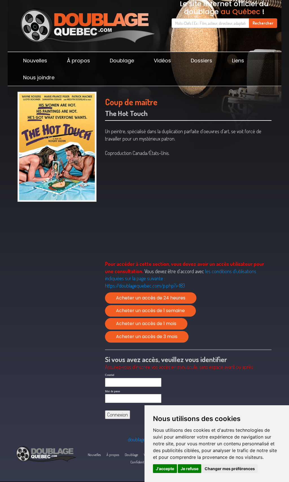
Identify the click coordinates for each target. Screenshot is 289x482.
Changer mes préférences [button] (230, 468)
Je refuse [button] (189, 468)
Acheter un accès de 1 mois (146, 323)
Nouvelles (35, 60)
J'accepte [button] (165, 468)
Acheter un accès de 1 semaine (150, 310)
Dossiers (201, 60)
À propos (78, 60)
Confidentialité (140, 462)
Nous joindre (38, 77)
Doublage (122, 60)
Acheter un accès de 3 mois (147, 336)
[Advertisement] (57, 244)
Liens (238, 60)
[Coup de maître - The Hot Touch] (57, 147)
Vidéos (162, 60)
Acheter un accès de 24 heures (150, 298)
